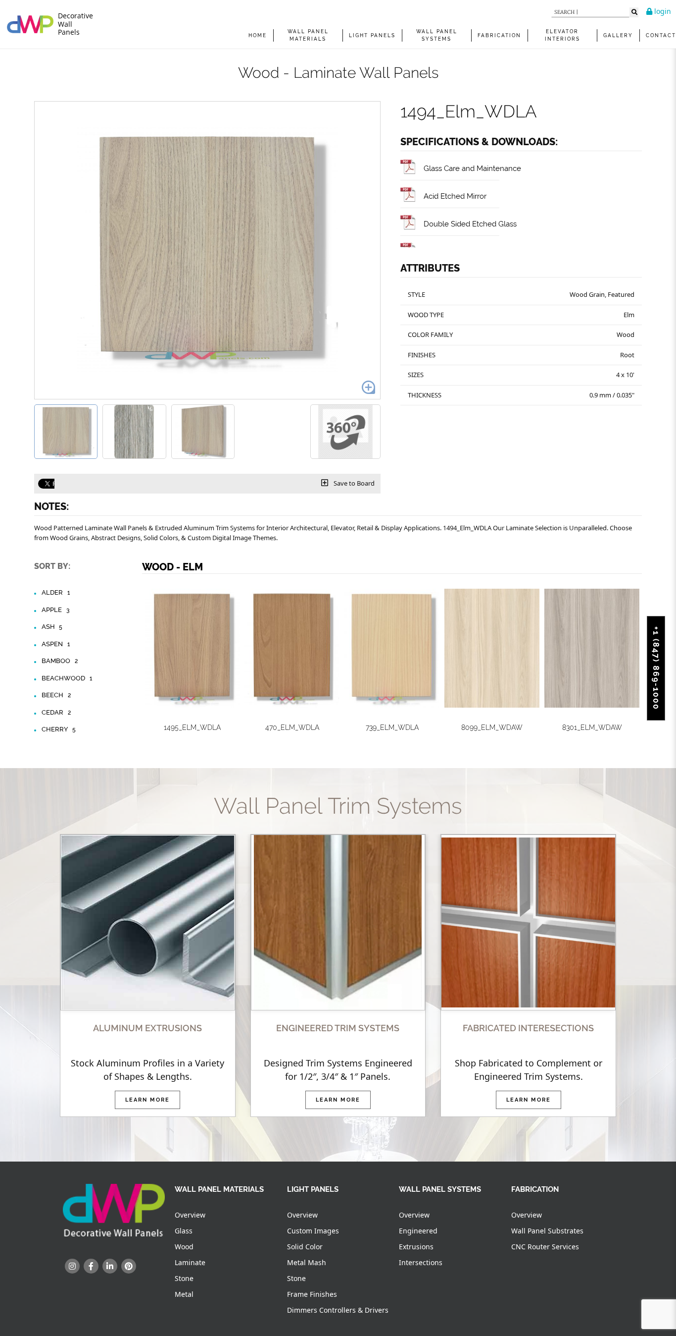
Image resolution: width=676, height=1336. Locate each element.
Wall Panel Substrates (547, 1230)
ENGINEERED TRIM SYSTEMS (337, 1028)
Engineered (418, 1230)
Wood (184, 1246)
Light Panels (372, 35)
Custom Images (313, 1230)
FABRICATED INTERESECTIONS (528, 1028)
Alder (56, 592)
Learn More (147, 1100)
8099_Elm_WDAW (492, 727)
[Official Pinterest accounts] (128, 1266)
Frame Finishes (312, 1294)
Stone (184, 1278)
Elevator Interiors (562, 35)
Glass (184, 1230)
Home (257, 35)
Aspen (56, 644)
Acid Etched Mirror (455, 196)
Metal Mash (306, 1262)
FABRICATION (499, 35)
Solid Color (305, 1246)
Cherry (59, 729)
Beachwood (67, 678)
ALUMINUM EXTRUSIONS (147, 1028)
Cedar (56, 712)
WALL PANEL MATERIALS (308, 35)
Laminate (190, 1262)
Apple (55, 609)
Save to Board (353, 483)
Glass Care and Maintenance (472, 168)
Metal (184, 1294)
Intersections (420, 1262)
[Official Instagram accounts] (72, 1266)
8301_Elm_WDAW (592, 727)
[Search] (633, 12)
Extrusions (416, 1246)
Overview (190, 1215)
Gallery (618, 35)
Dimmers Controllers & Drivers (337, 1310)
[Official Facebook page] (91, 1266)
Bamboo (60, 661)
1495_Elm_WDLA (192, 727)
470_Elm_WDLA (292, 727)
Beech (56, 695)
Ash (52, 626)
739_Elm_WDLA (392, 727)
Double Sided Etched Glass (470, 224)
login (661, 11)
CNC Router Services (545, 1246)
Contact (661, 35)
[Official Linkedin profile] (109, 1266)
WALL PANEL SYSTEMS (436, 35)
